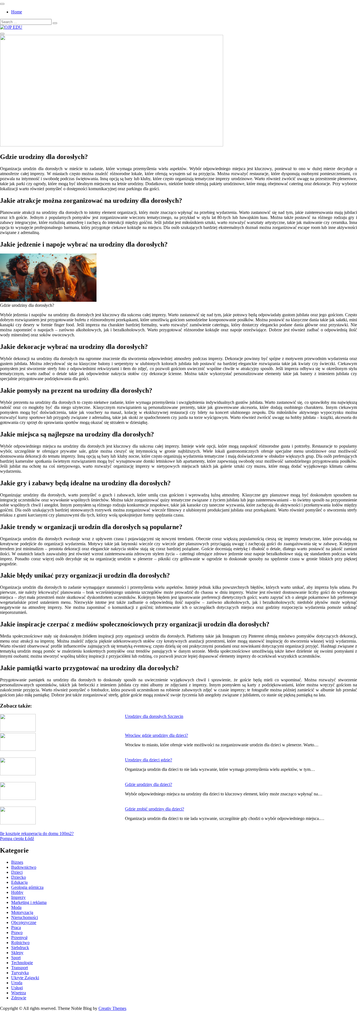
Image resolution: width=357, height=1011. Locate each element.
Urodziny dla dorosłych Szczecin (154, 716)
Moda (16, 907)
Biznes (17, 862)
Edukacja (19, 882)
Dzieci (17, 872)
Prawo (17, 932)
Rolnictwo (20, 942)
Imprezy (18, 897)
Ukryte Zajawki (25, 977)
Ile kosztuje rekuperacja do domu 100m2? (37, 833)
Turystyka (20, 972)
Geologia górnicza (27, 887)
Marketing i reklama (29, 902)
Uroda (16, 982)
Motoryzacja (22, 912)
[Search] (55, 23)
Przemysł (19, 937)
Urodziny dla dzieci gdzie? (148, 759)
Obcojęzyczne (23, 922)
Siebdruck (20, 947)
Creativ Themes (112, 1008)
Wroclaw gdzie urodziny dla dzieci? (156, 735)
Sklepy (17, 952)
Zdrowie (18, 997)
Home (16, 11)
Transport (19, 967)
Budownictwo (23, 867)
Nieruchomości (24, 917)
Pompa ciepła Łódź (17, 838)
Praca (16, 927)
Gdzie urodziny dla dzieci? (148, 784)
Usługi (17, 987)
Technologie (22, 962)
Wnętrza (18, 992)
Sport (16, 957)
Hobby (17, 892)
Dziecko (18, 877)
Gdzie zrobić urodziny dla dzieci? (154, 809)
